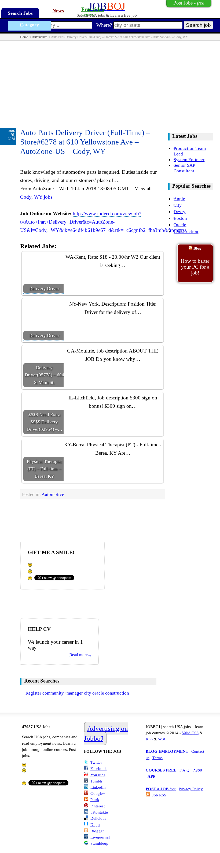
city (87, 693)
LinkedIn (98, 787)
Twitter (96, 762)
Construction (186, 231)
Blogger (97, 831)
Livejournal (100, 837)
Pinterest (97, 806)
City (178, 205)
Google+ (97, 793)
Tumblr (96, 781)
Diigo (95, 824)
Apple (179, 198)
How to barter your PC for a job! (195, 267)
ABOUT (198, 770)
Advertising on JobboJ (106, 733)
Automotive (39, 37)
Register (33, 693)
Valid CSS (190, 732)
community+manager (62, 693)
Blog (197, 248)
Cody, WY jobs (36, 197)
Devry (179, 211)
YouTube (97, 775)
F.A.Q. (184, 770)
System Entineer (189, 159)
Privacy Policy (191, 789)
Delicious (98, 818)
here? (104, 25)
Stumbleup (99, 843)
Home (24, 37)
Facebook (98, 768)
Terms (157, 757)
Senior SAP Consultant (184, 167)
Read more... (80, 654)
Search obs (20, 13)
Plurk (94, 799)
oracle (98, 693)
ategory (29, 24)
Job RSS (159, 795)
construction (117, 693)
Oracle (180, 224)
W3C (162, 739)
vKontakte (99, 812)
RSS (149, 739)
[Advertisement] (110, 80)
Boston (180, 218)
